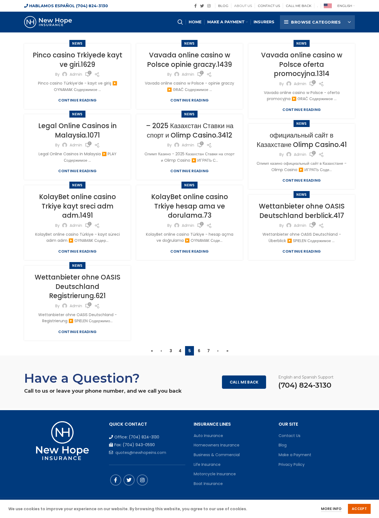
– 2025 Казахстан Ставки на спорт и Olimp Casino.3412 (189, 130)
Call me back (244, 382)
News (77, 43)
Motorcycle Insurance (215, 474)
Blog (283, 445)
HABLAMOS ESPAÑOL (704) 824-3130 (68, 5)
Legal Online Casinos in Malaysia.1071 (77, 130)
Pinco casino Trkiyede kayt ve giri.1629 (77, 59)
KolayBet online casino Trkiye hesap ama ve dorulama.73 (189, 206)
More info (331, 508)
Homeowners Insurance (216, 445)
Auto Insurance (208, 435)
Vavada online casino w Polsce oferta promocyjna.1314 (301, 64)
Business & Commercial (217, 455)
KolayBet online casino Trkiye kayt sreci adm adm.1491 (77, 206)
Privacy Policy (292, 464)
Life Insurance (207, 464)
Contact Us (289, 435)
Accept (359, 508)
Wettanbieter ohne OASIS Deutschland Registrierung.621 (77, 286)
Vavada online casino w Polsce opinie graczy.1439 (189, 59)
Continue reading (77, 100)
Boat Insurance (208, 483)
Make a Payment (295, 455)
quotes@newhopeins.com (140, 452)
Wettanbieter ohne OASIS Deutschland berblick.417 (302, 211)
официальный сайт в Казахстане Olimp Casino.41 (302, 140)
